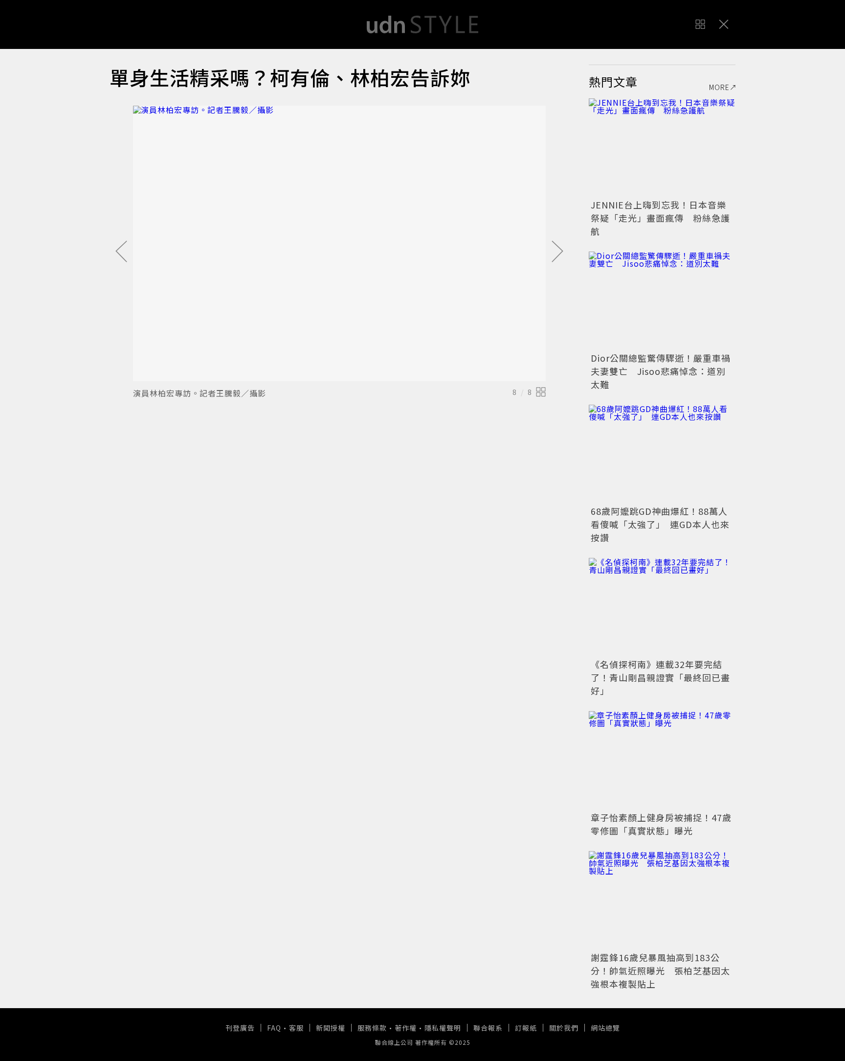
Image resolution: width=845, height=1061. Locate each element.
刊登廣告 (240, 1028)
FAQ (274, 1027)
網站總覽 (605, 1028)
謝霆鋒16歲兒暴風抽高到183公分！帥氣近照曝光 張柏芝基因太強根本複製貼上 (660, 970)
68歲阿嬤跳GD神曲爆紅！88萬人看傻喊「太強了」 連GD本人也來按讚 (660, 524)
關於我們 (563, 1028)
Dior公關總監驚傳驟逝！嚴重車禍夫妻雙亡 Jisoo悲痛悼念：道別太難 (661, 371)
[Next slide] (557, 252)
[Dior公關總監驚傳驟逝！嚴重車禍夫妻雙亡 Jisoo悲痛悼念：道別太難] (662, 300)
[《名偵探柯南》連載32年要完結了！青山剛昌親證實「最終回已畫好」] (662, 607)
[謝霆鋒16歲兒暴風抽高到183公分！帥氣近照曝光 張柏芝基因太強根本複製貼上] (662, 900)
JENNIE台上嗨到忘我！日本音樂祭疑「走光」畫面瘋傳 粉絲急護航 (660, 217)
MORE (719, 87)
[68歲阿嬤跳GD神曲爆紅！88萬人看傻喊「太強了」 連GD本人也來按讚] (662, 454)
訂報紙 (526, 1028)
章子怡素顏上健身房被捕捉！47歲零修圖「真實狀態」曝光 (661, 824)
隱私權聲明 (442, 1027)
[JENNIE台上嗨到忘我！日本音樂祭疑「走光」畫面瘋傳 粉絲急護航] (662, 147)
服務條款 (372, 1027)
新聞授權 (330, 1028)
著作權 (406, 1027)
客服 (296, 1027)
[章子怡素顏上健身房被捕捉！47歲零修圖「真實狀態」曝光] (662, 760)
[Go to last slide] (121, 252)
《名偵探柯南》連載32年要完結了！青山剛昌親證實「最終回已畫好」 (660, 677)
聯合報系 (488, 1028)
